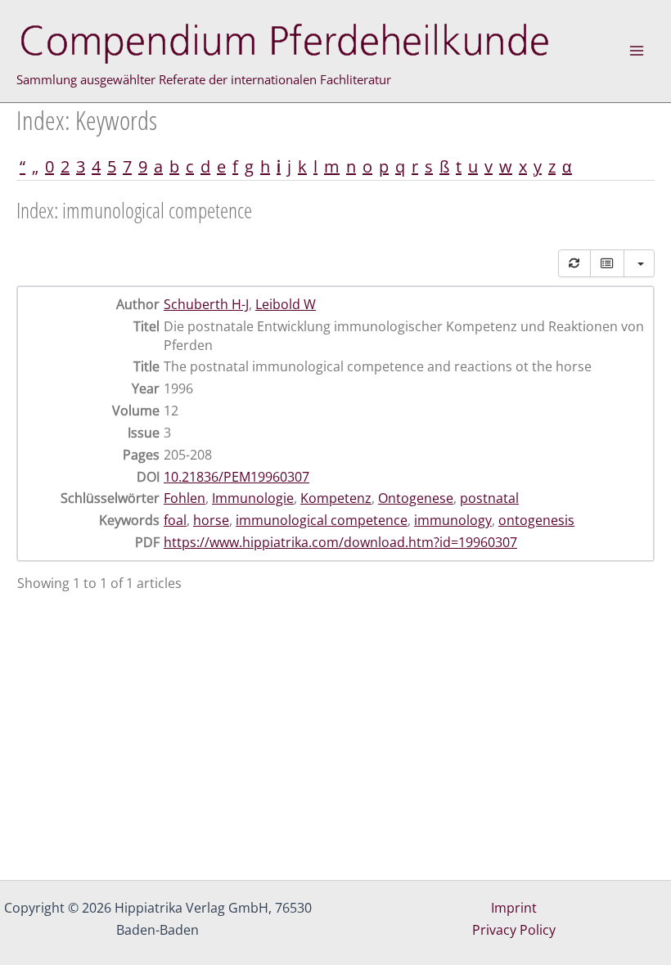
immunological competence (322, 520)
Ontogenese (415, 498)
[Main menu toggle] (637, 51)
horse (211, 520)
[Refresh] (574, 263)
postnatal (489, 498)
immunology (453, 520)
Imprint (514, 908)
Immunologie (253, 498)
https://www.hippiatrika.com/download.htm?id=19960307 (340, 542)
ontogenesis (536, 520)
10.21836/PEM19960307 (236, 477)
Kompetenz (336, 498)
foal (175, 520)
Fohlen (184, 498)
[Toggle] (607, 263)
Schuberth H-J (206, 304)
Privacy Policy (514, 930)
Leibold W (285, 304)
